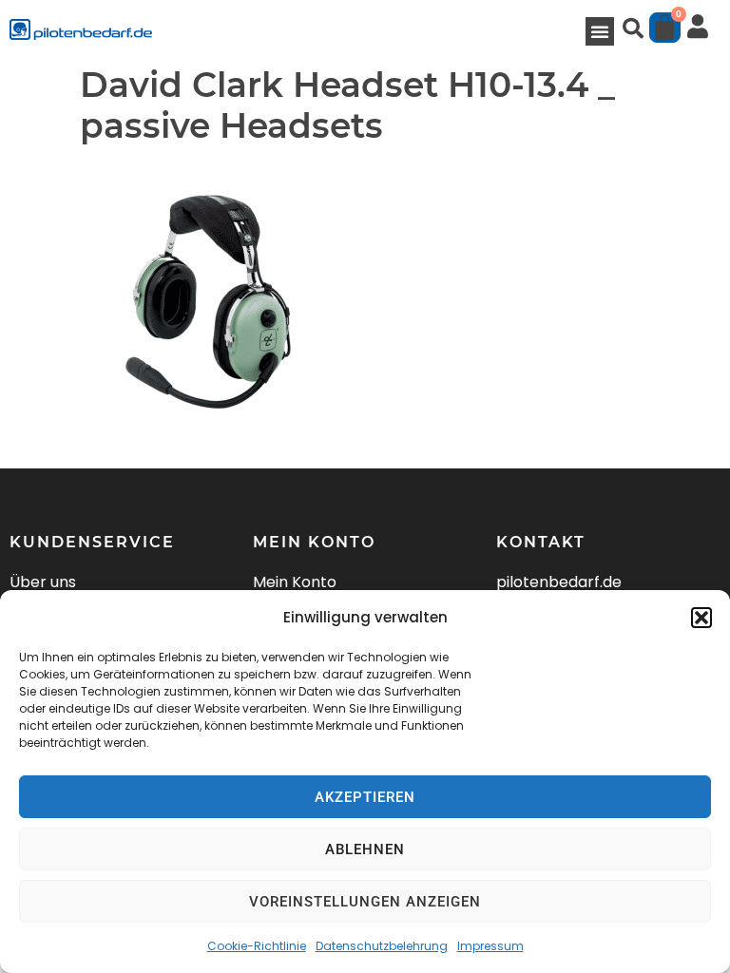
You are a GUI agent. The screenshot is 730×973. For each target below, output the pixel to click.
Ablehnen (365, 849)
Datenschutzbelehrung (382, 946)
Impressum (490, 946)
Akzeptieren (365, 797)
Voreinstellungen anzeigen (365, 901)
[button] (701, 617)
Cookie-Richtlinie (256, 946)
